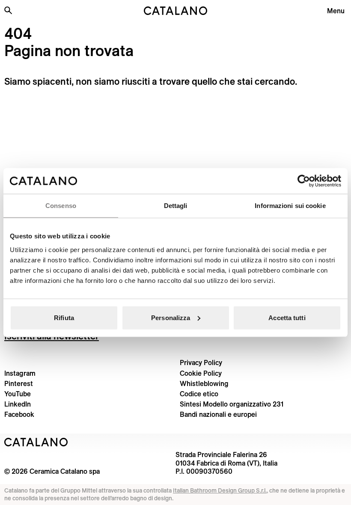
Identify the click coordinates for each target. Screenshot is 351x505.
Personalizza (170, 317)
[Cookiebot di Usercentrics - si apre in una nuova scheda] (303, 181)
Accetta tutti (286, 317)
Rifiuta (64, 317)
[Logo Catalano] (36, 442)
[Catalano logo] (175, 10)
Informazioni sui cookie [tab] (290, 205)
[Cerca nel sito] (8, 10)
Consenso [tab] (60, 205)
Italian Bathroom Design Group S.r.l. (220, 490)
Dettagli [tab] (175, 205)
